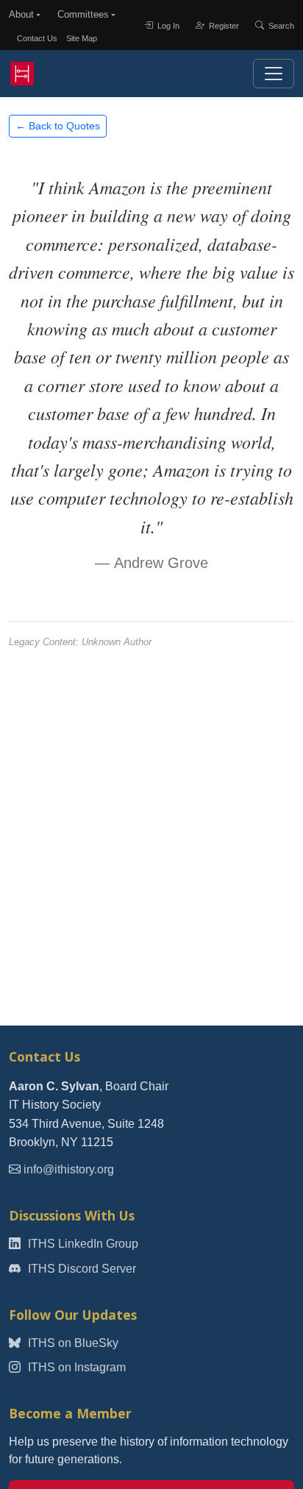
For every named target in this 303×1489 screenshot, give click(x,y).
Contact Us (37, 38)
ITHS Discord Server (80, 1268)
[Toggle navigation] (273, 73)
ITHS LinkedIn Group (81, 1243)
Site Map (81, 38)
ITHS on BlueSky (71, 1343)
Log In (167, 25)
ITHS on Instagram (75, 1367)
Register (223, 25)
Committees (83, 14)
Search (280, 25)
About (21, 14)
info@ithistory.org (69, 1169)
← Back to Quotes (57, 126)
